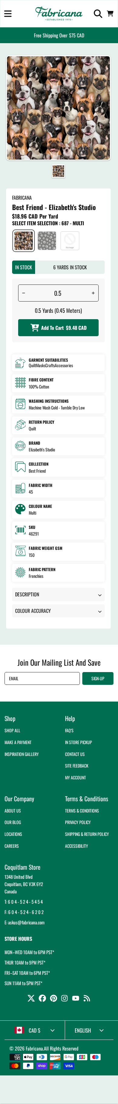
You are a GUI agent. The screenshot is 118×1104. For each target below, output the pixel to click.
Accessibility (76, 846)
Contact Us (75, 754)
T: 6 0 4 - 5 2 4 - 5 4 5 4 (24, 901)
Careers (12, 846)
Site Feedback (76, 765)
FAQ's (69, 730)
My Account (75, 777)
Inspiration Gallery (22, 754)
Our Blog (13, 822)
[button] (8, 13)
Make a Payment (18, 742)
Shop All (12, 730)
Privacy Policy (78, 822)
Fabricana (34, 1048)
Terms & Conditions (82, 810)
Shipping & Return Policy (87, 834)
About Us (13, 810)
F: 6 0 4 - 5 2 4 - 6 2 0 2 (24, 912)
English (83, 1030)
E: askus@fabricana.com (24, 922)
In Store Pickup (78, 742)
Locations (13, 834)
